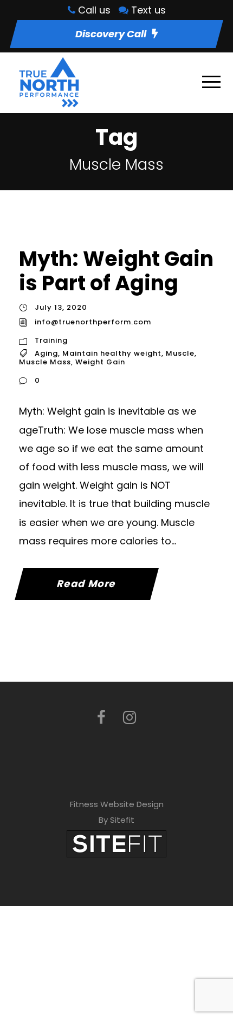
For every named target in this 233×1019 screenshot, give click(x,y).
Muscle (180, 353)
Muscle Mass (45, 362)
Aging (46, 353)
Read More (86, 583)
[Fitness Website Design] (116, 843)
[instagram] (129, 717)
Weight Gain (100, 362)
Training (51, 340)
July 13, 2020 (61, 307)
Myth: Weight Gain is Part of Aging (116, 271)
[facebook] (101, 717)
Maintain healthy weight (111, 353)
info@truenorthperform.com (93, 322)
